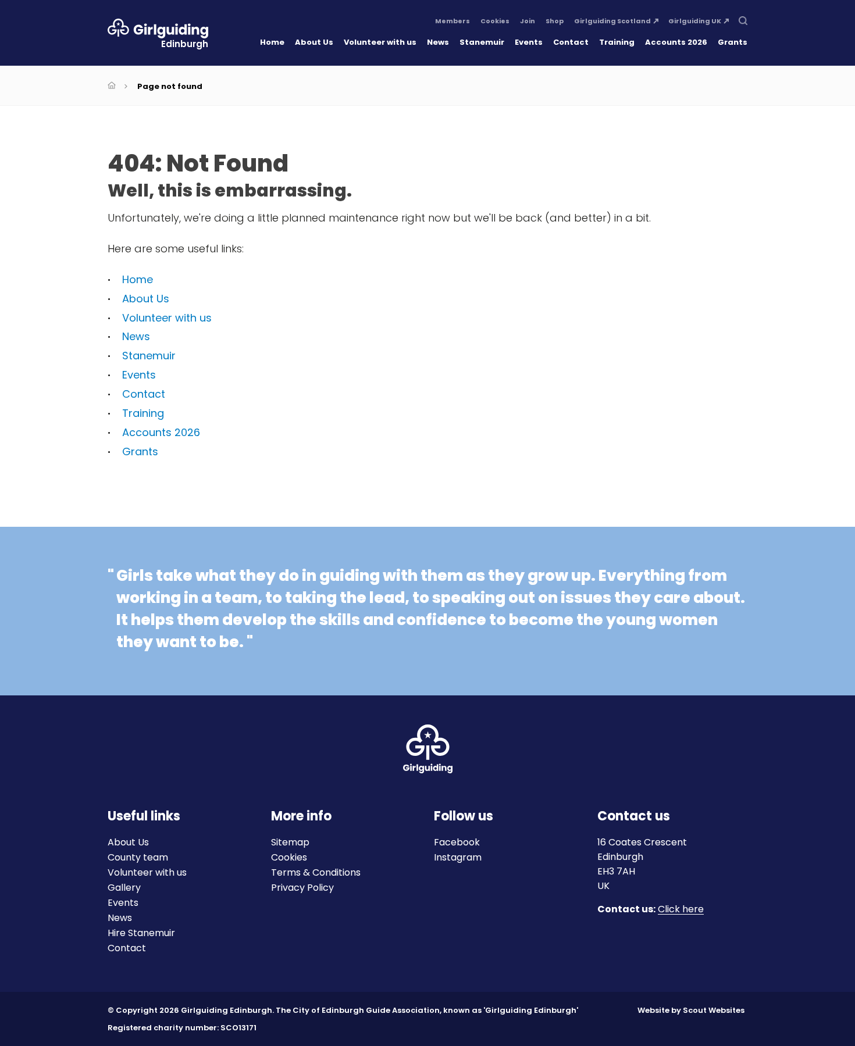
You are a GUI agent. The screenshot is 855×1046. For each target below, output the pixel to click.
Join (527, 21)
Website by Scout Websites (690, 1010)
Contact (571, 42)
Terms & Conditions (316, 872)
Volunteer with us (380, 42)
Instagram (458, 857)
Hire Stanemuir (141, 933)
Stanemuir (481, 42)
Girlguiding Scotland (612, 21)
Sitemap (290, 842)
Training (617, 42)
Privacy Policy (302, 887)
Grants (732, 42)
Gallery (124, 887)
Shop (555, 21)
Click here (681, 910)
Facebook (457, 842)
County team (138, 857)
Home (272, 42)
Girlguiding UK (694, 21)
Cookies (495, 21)
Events (529, 42)
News (438, 42)
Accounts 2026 (676, 42)
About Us (314, 42)
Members (452, 21)
